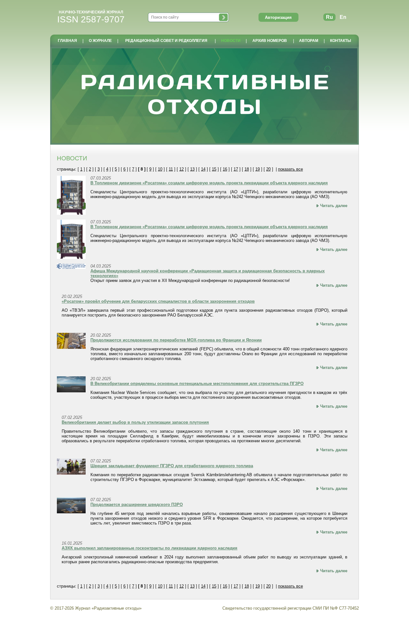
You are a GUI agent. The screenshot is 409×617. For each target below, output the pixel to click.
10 (160, 169)
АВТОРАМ (308, 40)
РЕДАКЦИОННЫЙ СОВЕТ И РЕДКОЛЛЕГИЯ (166, 40)
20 (268, 169)
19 (257, 169)
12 (181, 169)
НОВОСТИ (231, 40)
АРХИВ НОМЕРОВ (269, 40)
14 (203, 169)
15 (214, 169)
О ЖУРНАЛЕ (100, 40)
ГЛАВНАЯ (67, 40)
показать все (290, 169)
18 (246, 169)
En (343, 17)
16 (225, 169)
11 (171, 169)
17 (236, 169)
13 (192, 169)
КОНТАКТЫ (340, 40)
